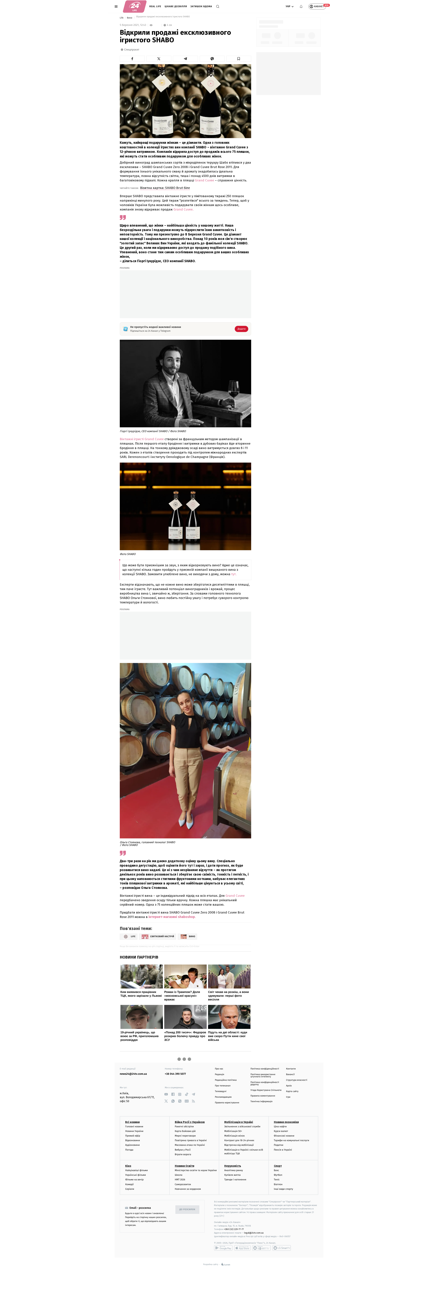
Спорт (278, 1165)
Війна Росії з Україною (190, 1122)
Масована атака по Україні (190, 1145)
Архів (289, 1086)
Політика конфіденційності (264, 1069)
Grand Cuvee (204, 180)
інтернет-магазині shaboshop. (172, 917)
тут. (233, 574)
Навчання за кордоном (188, 1189)
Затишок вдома (201, 6)
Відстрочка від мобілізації (239, 1145)
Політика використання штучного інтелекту (262, 1075)
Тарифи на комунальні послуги (291, 1140)
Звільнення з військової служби (242, 1126)
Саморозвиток (183, 1184)
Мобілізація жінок (234, 1135)
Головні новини (134, 1126)
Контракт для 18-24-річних (239, 1140)
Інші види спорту (283, 1189)
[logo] (134, 6)
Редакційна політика (226, 1080)
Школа (178, 1174)
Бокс (276, 1170)
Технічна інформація (261, 1101)
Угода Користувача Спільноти (265, 1090)
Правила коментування (262, 1096)
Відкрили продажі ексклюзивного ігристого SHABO (163, 18)
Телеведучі (220, 1091)
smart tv (261, 1248)
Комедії (129, 1184)
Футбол (278, 1174)
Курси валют (281, 1131)
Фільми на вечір (134, 1179)
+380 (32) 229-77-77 (234, 1229)
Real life (155, 6)
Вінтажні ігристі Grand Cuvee (142, 439)
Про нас (219, 1069)
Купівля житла (232, 1174)
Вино (130, 18)
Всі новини (132, 1122)
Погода (129, 1149)
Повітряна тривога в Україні (191, 1140)
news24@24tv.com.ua (133, 1074)
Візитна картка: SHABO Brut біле (165, 188)
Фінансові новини (284, 1135)
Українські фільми (135, 1174)
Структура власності (296, 1080)
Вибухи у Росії (183, 1149)
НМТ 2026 (180, 1179)
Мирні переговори (185, 1135)
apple (242, 1248)
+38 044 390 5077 (175, 1074)
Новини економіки (286, 1122)
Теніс (277, 1179)
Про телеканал (222, 1086)
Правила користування (227, 1103)
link (166, 1094)
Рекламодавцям (223, 1097)
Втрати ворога (183, 1154)
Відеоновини (132, 1140)
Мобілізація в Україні (238, 1122)
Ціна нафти (280, 1126)
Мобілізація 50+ (233, 1131)
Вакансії (290, 1074)
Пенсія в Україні (283, 1149)
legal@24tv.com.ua (253, 1232)
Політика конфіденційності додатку (264, 1083)
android (223, 1248)
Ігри (288, 1097)
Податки (278, 1145)
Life (122, 18)
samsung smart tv (281, 1248)
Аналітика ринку (233, 1170)
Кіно (128, 1165)
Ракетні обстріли (184, 1126)
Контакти (291, 1069)
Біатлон (278, 1184)
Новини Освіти (184, 1165)
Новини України (134, 1131)
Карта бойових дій (185, 1131)
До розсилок (187, 1209)
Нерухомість (232, 1165)
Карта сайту (292, 1091)
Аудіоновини (132, 1145)
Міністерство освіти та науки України (196, 1170)
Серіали (129, 1189)
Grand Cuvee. (183, 209)
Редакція (219, 1074)
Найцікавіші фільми (136, 1170)
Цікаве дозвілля (176, 6)
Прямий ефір (132, 1135)
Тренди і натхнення (235, 1179)
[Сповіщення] (301, 6)
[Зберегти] (239, 58)
